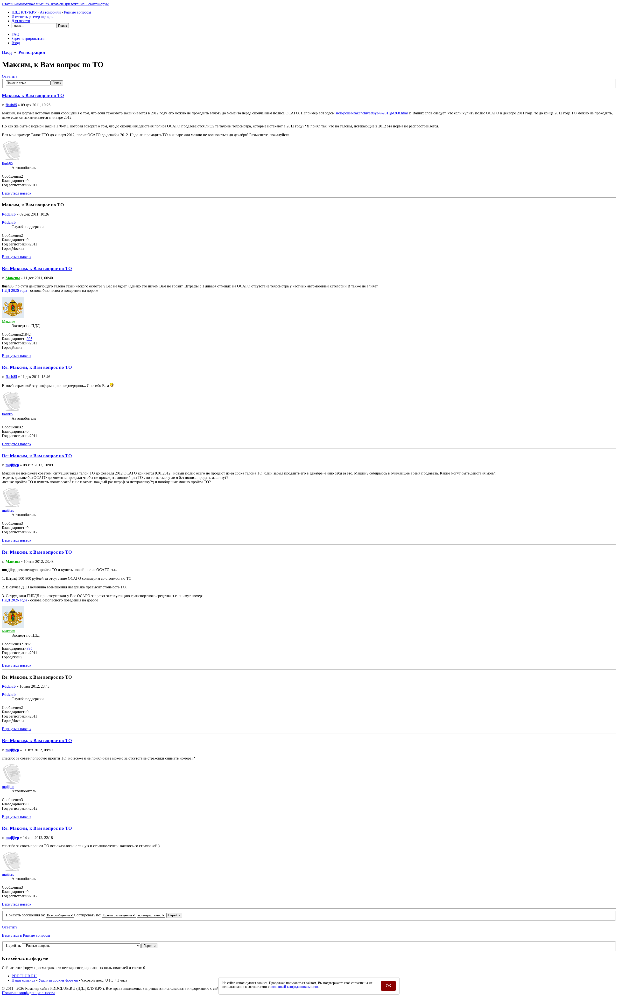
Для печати (21, 21)
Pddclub (9, 214)
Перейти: (13, 945)
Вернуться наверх (16, 193)
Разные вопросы (77, 12)
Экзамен (56, 4)
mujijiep (12, 465)
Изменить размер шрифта (33, 16)
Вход (16, 43)
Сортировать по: (88, 915)
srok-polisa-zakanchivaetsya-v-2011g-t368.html (372, 113)
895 (29, 339)
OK (388, 986)
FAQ (15, 34)
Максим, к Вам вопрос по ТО (33, 95)
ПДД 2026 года (14, 290)
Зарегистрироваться (28, 38)
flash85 (11, 105)
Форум (103, 4)
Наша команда (23, 980)
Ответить (9, 76)
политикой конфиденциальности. (294, 987)
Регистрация (31, 52)
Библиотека (23, 4)
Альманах (41, 4)
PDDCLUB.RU (24, 976)
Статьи (8, 4)
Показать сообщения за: (26, 915)
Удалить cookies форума (58, 980)
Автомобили (50, 12)
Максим (13, 278)
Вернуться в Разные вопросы (26, 935)
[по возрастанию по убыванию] (159, 915)
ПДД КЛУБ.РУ (24, 12)
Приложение (73, 4)
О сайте (90, 4)
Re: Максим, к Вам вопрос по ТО (37, 268)
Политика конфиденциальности (28, 993)
